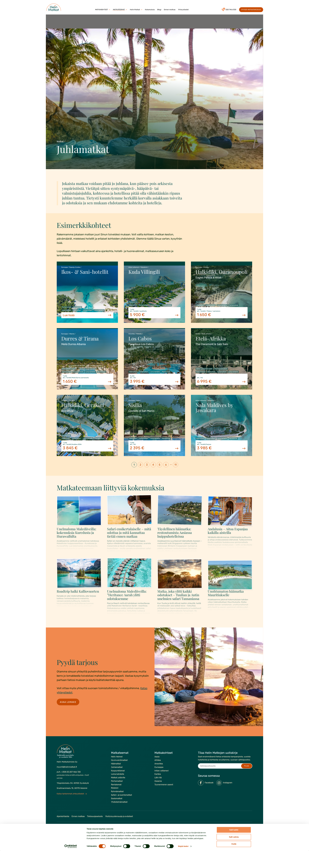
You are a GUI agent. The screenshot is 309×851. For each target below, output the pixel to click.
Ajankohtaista (63, 816)
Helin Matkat (135, 10)
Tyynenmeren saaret (163, 784)
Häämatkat (116, 763)
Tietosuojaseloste (95, 816)
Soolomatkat (116, 798)
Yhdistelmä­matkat (119, 802)
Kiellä (234, 844)
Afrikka (157, 760)
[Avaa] (109, 9)
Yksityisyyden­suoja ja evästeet (119, 816)
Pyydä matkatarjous (251, 10)
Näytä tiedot (183, 846)
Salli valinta (234, 837)
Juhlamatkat (117, 767)
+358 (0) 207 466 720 (71, 772)
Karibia (157, 774)
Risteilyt (114, 788)
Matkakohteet (101, 10)
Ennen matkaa (170, 10)
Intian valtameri (161, 770)
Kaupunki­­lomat (118, 770)
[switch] (126, 846)
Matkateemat (119, 10)
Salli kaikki (233, 830)
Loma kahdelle (117, 774)
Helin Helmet (117, 756)
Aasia (156, 756)
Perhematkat (117, 781)
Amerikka (158, 763)
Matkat (60, 141)
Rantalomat (116, 784)
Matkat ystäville (118, 777)
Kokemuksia (150, 10)
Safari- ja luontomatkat (121, 795)
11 (175, 464)
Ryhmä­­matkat (117, 791)
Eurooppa (158, 767)
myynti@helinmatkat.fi (67, 767)
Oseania (158, 781)
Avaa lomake (68, 702)
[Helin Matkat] (54, 7)
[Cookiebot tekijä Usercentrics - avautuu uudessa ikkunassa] (70, 846)
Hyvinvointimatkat (119, 760)
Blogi (159, 10)
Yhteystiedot (183, 10)
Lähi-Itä (158, 777)
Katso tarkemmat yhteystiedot (70, 794)
